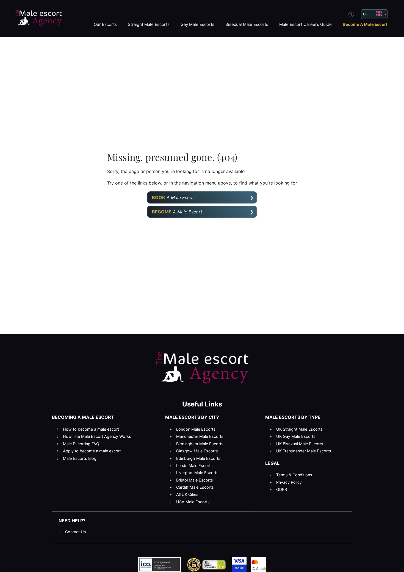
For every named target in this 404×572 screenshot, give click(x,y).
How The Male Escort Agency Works (97, 436)
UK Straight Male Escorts (299, 429)
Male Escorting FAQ (81, 443)
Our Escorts (105, 24)
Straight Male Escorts (149, 24)
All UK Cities (187, 494)
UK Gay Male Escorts (296, 436)
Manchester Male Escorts (199, 436)
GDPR (281, 489)
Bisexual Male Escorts (246, 24)
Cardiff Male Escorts (195, 487)
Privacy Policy (289, 482)
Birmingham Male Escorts (199, 443)
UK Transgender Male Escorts (303, 451)
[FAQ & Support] (351, 14)
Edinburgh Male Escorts (198, 458)
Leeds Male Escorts (194, 465)
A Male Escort (174, 197)
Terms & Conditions (294, 474)
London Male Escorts (195, 429)
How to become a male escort (91, 429)
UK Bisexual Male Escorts (299, 443)
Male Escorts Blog (79, 458)
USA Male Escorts (193, 501)
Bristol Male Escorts (194, 480)
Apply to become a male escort (92, 451)
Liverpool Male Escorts (197, 472)
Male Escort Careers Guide (305, 24)
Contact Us (75, 531)
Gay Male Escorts (197, 24)
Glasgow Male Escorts (197, 451)
